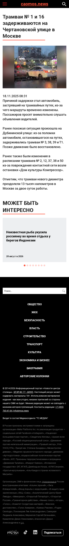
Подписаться (52, 532)
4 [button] (33, 265)
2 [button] (27, 265)
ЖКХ (34, 312)
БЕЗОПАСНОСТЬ (34, 320)
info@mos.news (21, 410)
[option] (34, 240)
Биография (34, 368)
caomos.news (34, 4)
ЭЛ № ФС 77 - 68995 (23, 392)
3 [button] (30, 265)
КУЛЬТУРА (34, 352)
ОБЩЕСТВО (34, 304)
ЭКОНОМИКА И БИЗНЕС (34, 360)
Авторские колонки (34, 376)
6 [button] (39, 265)
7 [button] (41, 265)
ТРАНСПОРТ (34, 344)
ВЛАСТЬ (34, 328)
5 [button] (36, 265)
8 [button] (44, 265)
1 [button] (24, 265)
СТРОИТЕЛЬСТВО (34, 336)
